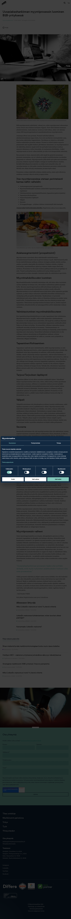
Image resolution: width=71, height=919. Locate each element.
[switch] (26, 472)
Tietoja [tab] (59, 443)
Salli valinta (35, 479)
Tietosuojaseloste (7, 462)
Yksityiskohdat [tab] (35, 443)
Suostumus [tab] (12, 443)
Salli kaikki (58, 479)
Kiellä (13, 479)
